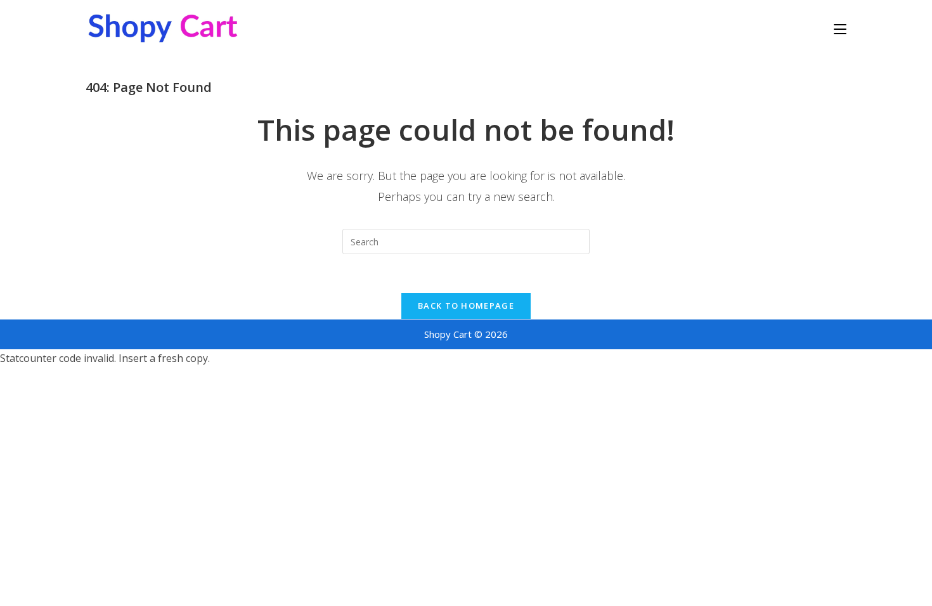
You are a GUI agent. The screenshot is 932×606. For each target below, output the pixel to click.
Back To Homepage (466, 305)
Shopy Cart (448, 334)
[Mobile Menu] (840, 28)
